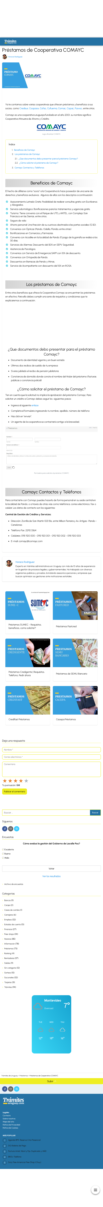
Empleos (8, 919)
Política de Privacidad (11, 1125)
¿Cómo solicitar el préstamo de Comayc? (38, 163)
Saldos (7, 963)
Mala (6, 858)
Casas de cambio (12, 910)
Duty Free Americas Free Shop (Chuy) (24, 1162)
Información (9, 944)
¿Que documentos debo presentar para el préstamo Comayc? (48, 158)
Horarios (7, 939)
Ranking (7, 953)
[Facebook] (4, 828)
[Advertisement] (51, 19)
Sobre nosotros (9, 1119)
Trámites (8, 987)
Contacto (7, 1115)
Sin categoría (10, 968)
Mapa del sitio (8, 1122)
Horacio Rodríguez (15, 57)
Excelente (9, 849)
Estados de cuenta (12, 924)
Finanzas (8, 929)
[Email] (10, 828)
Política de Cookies (10, 1128)
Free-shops (9, 934)
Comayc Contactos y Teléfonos (29, 167)
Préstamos (8, 948)
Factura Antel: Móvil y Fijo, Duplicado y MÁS (27, 1151)
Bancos (7, 900)
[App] (16, 828)
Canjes (7, 905)
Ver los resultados (51, 876)
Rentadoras (9, 958)
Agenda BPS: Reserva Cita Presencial (24, 1140)
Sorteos (7, 972)
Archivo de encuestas (13, 884)
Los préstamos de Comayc (27, 154)
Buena (7, 853)
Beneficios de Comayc (24, 150)
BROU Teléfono (14, 1157)
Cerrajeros (8, 915)
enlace (35, 405)
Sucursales (9, 977)
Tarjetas (7, 982)
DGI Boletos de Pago (17, 1145)
